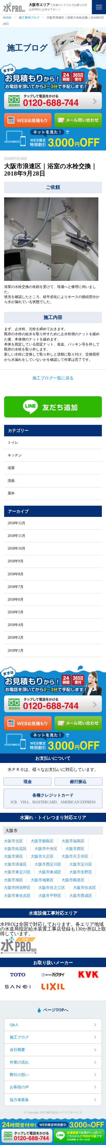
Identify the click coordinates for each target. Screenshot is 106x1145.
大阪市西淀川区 (47, 864)
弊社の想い (19, 1074)
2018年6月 (16, 599)
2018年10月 (16, 548)
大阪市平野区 (49, 895)
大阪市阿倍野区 (17, 887)
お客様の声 (19, 1087)
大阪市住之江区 (51, 887)
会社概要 (17, 1049)
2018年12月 (16, 523)
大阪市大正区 (42, 856)
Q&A (14, 1025)
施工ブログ (19, 1037)
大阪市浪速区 (15, 864)
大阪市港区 (13, 856)
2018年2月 (16, 637)
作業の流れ (19, 1062)
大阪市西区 (75, 848)
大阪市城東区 (42, 880)
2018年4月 (16, 625)
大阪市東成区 (49, 872)
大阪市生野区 (80, 872)
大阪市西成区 (80, 895)
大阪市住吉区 (84, 887)
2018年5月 (16, 612)
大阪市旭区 (13, 880)
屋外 (11, 493)
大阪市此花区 (15, 848)
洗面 (11, 480)
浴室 (11, 468)
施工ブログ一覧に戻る (53, 378)
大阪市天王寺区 (75, 856)
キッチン (15, 455)
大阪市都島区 (42, 841)
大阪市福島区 (73, 841)
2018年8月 (16, 574)
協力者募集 (19, 1100)
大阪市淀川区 (80, 864)
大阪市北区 (13, 841)
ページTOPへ (55, 1010)
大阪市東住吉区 (17, 895)
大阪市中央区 (45, 848)
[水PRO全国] (18, 952)
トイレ (13, 442)
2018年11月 (16, 536)
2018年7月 (16, 587)
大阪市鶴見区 (73, 880)
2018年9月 (16, 561)
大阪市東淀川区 (17, 872)
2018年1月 (16, 650)
